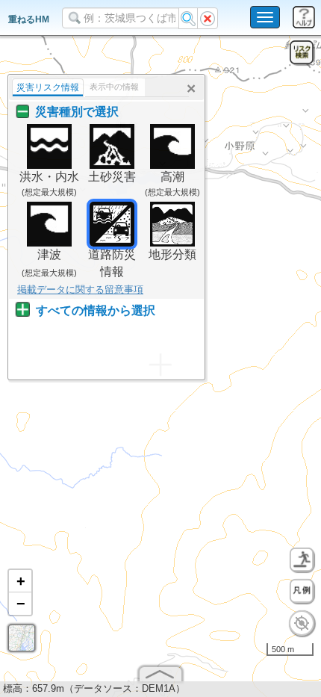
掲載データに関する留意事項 (80, 289)
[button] (20, 581)
